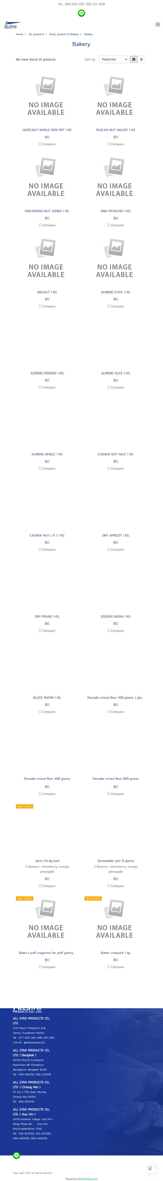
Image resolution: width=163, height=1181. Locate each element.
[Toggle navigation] (157, 24)
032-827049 (26, 1133)
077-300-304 (27, 1038)
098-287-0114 (45, 1038)
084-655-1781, (75, 4)
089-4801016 (21, 1138)
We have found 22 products (35, 59)
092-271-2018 (95, 4)
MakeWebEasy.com (87, 1179)
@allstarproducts (34, 1042)
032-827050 (43, 1133)
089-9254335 (39, 1138)
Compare (49, 144)
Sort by (92, 59)
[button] (152, 1170)
